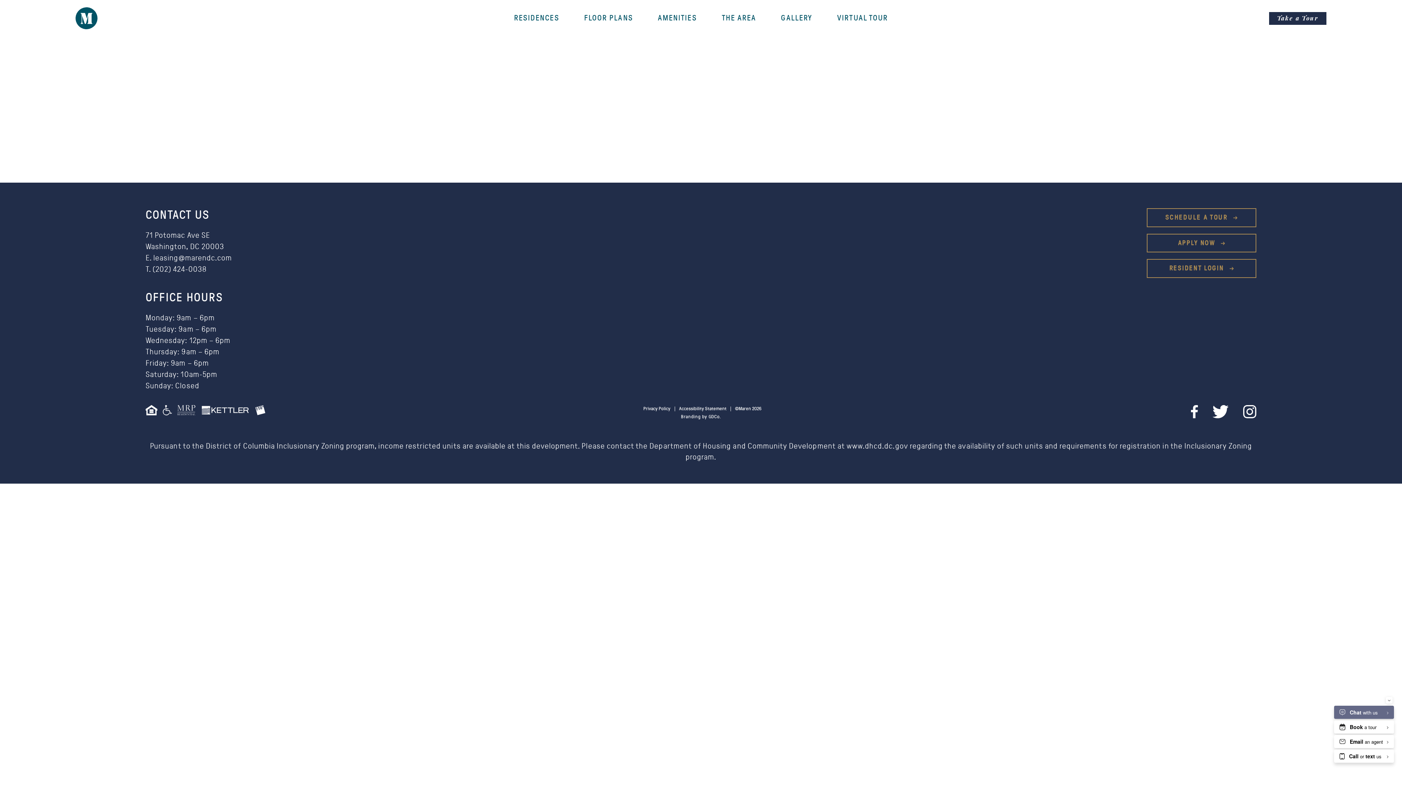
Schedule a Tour (1197, 217)
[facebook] (1194, 411)
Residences (536, 18)
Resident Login (1198, 268)
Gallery (796, 18)
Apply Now (1198, 243)
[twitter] (1221, 411)
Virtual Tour (862, 18)
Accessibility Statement (703, 409)
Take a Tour (1297, 18)
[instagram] (1249, 411)
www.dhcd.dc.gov (877, 446)
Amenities (677, 18)
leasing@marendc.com (192, 258)
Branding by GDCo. (701, 417)
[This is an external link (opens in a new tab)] (189, 412)
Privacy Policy (656, 409)
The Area (739, 18)
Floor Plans (608, 18)
